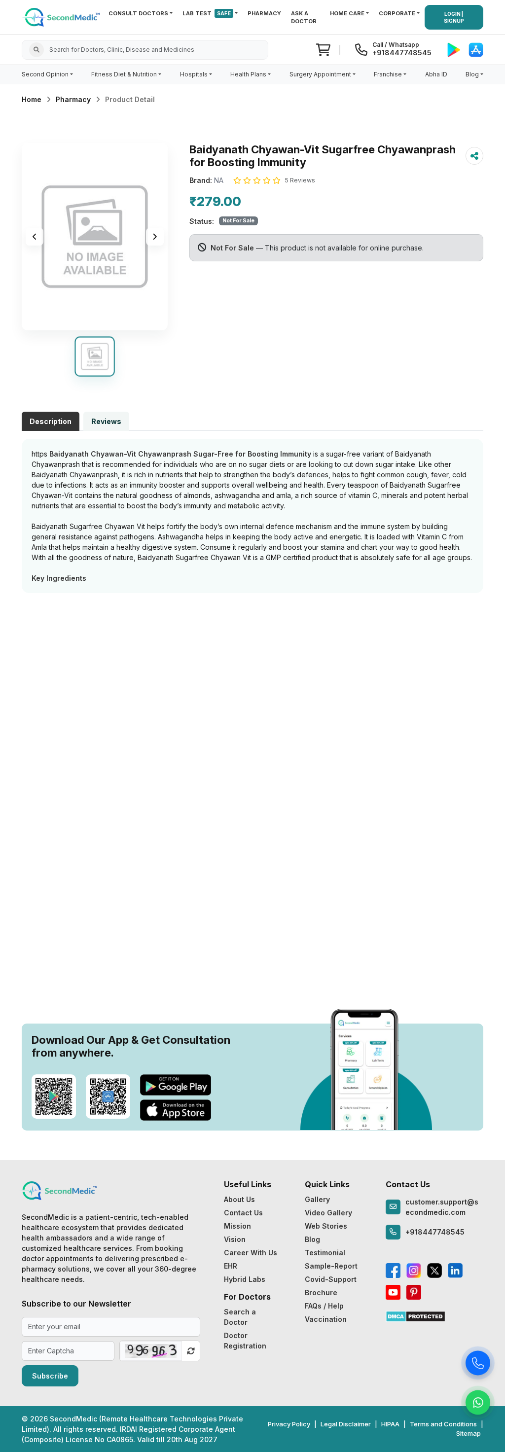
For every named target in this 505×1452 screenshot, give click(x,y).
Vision (235, 1239)
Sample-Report (331, 1266)
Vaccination (326, 1319)
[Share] (474, 156)
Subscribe (50, 1376)
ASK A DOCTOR (304, 17)
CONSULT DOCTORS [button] (138, 13)
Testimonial (325, 1252)
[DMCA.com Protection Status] (415, 1315)
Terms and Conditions (443, 1424)
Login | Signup (454, 17)
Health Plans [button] (248, 74)
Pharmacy (73, 99)
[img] (95, 236)
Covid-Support (331, 1279)
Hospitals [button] (194, 74)
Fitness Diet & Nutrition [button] (124, 74)
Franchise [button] (388, 74)
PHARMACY (264, 13)
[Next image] (155, 237)
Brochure (321, 1292)
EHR (230, 1266)
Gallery (317, 1199)
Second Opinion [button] (45, 74)
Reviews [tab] (106, 421)
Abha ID (436, 74)
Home (31, 99)
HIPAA (390, 1424)
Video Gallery (328, 1212)
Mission (237, 1226)
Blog (312, 1239)
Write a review (252, 613)
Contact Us (243, 1212)
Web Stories (326, 1226)
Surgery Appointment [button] (320, 74)
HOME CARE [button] (347, 13)
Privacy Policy (289, 1424)
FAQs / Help (324, 1306)
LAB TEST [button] (206, 13)
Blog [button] (472, 74)
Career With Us (250, 1252)
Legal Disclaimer (346, 1424)
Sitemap (468, 1433)
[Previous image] (34, 237)
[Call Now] (478, 1364)
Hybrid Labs (244, 1279)
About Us (239, 1199)
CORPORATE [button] (397, 13)
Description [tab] (51, 421)
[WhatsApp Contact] (478, 1403)
